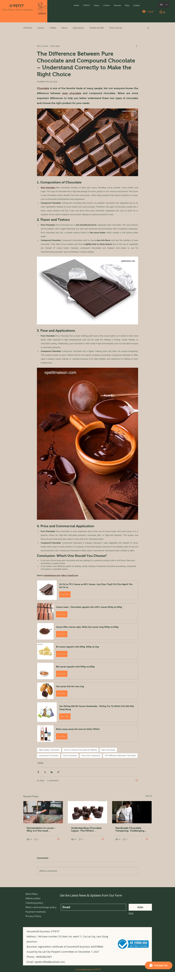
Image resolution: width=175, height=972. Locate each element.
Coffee (52, 27)
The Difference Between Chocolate (120, 755)
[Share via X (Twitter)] (45, 772)
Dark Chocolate (108, 750)
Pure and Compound (90, 755)
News (64, 27)
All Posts (27, 27)
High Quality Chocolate (49, 750)
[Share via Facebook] (38, 772)
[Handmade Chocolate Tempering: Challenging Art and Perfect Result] (132, 812)
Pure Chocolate (70, 755)
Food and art (115, 27)
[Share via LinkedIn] (51, 772)
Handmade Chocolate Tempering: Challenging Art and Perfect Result (129, 829)
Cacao (40, 27)
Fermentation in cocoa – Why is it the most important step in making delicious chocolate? (42, 829)
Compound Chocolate (48, 755)
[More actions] (136, 46)
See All (148, 796)
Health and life (97, 27)
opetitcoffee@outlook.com (49, 961)
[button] (86, 5)
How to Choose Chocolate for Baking (80, 750)
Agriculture (78, 27)
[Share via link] (58, 772)
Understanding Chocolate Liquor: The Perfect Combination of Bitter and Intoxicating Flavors (86, 829)
